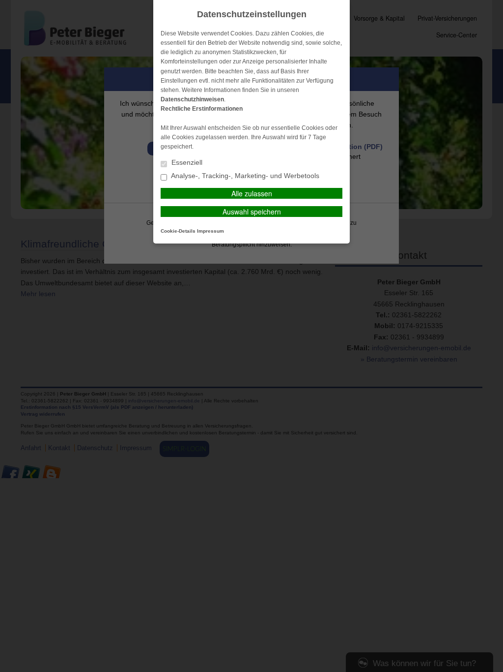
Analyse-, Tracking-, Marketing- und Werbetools (244, 176)
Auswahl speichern (252, 211)
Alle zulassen (251, 193)
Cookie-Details (178, 231)
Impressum (210, 231)
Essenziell (185, 162)
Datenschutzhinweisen (192, 99)
